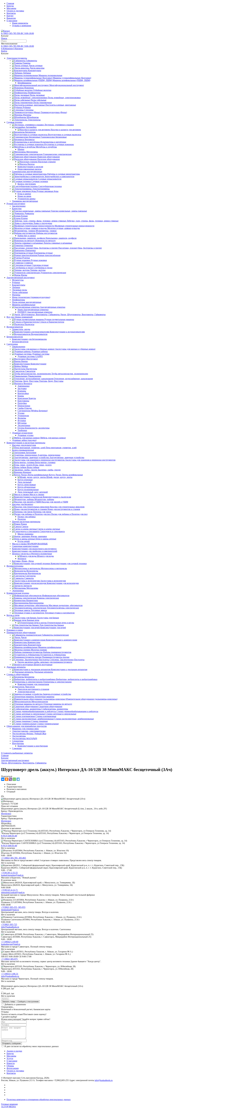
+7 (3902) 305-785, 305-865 (13, 858)
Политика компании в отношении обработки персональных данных (39, 1099)
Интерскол (6, 813)
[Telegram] (18, 779)
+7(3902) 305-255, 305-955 (13, 907)
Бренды (10, 6)
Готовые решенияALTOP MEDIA (9, 1105)
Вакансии (11, 18)
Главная (10, 3)
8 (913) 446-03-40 (9, 836)
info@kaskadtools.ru (10, 927)
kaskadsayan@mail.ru (10, 944)
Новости (11, 1063)
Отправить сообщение (11, 1043)
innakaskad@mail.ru (10, 910)
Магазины (11, 8)
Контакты (11, 13)
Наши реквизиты (20, 23)
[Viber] (10, 779)
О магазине (12, 20)
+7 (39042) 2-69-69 (9, 942)
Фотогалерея (13, 1068)
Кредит (10, 16)
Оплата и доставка (15, 11)
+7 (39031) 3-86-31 (9, 974)
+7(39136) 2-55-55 (9, 873)
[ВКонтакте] (2, 779)
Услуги (10, 1058)
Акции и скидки (14, 1051)
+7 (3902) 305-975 (9, 959)
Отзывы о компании (21, 25)
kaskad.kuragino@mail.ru (12, 875)
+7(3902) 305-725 (9, 924)
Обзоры (10, 1066)
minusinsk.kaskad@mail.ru (13, 892)
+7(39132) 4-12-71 (9, 890)
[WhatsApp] (14, 779)
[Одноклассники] (6, 779)
